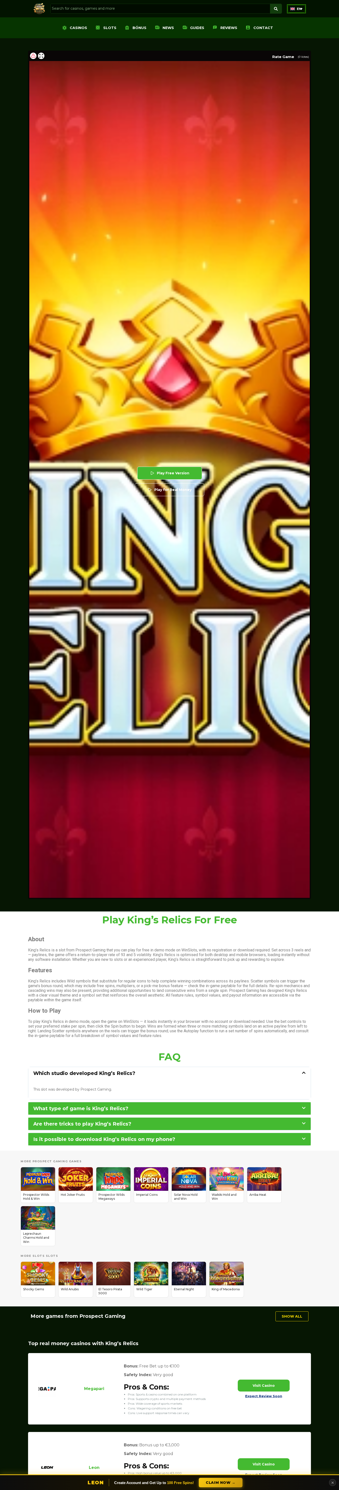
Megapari (94, 1388)
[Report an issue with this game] (33, 56)
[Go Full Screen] (41, 56)
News (168, 28)
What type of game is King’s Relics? (80, 1108)
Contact (263, 28)
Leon (94, 1467)
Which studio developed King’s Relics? (84, 1073)
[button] (296, 9)
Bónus (139, 28)
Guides (197, 28)
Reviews (228, 28)
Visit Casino (264, 1385)
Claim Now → (221, 1482)
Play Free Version (173, 473)
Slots (109, 28)
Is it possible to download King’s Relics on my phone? (104, 1139)
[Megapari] (47, 1396)
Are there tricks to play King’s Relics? (82, 1124)
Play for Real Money (173, 489)
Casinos (78, 28)
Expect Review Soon (263, 1396)
